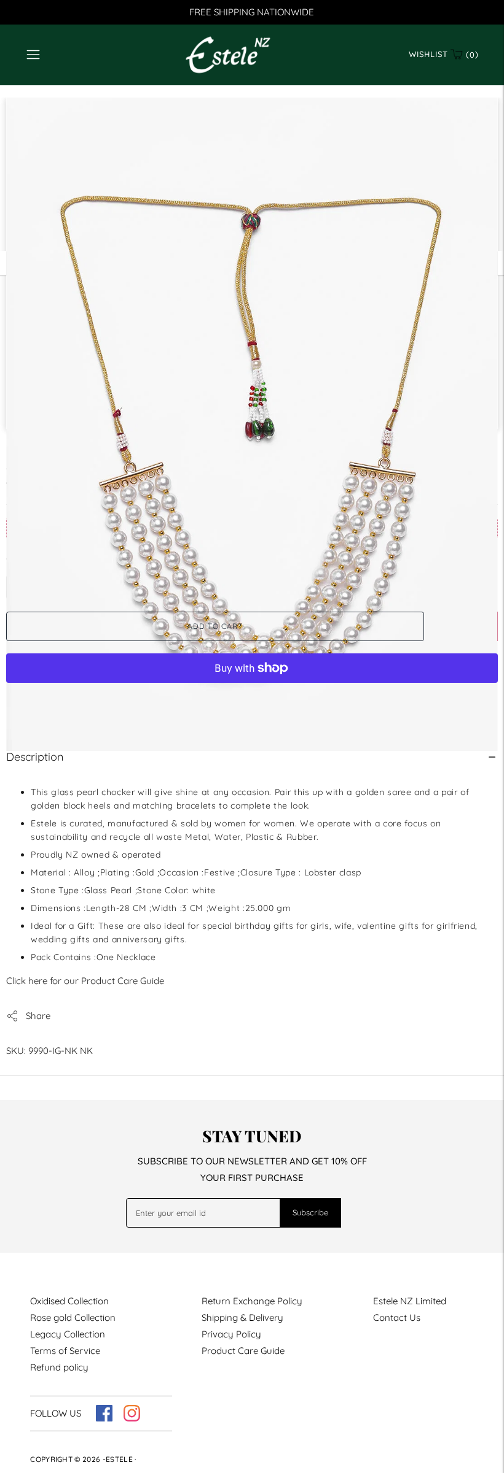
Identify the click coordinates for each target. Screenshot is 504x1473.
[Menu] (33, 54)
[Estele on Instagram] (132, 1418)
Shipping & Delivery (242, 1317)
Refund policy (59, 1367)
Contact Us (396, 1317)
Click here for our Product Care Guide (85, 980)
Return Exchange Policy (252, 1301)
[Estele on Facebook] (104, 1418)
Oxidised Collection (69, 1301)
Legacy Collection (67, 1334)
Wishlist (428, 54)
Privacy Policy (231, 1334)
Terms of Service (65, 1350)
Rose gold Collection (73, 1317)
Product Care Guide (243, 1350)
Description (34, 757)
